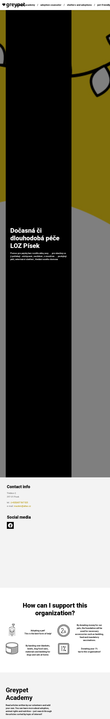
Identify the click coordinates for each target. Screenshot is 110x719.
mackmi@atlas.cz (22, 506)
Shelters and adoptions (79, 5)
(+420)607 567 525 (19, 502)
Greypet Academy (25, 5)
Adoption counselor (50, 5)
